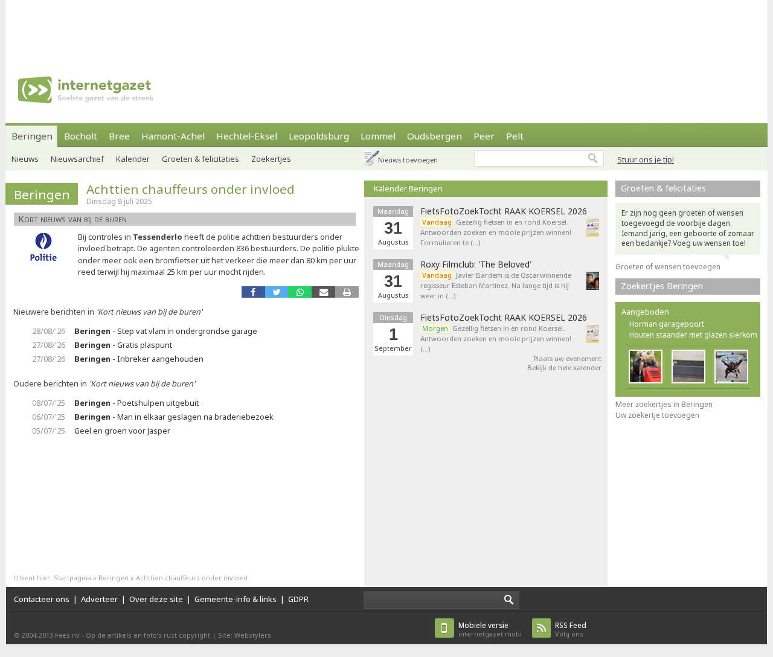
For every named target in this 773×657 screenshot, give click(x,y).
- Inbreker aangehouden (139, 358)
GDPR (298, 599)
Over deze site (156, 599)
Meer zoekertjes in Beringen (664, 404)
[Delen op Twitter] (277, 292)
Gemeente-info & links (235, 599)
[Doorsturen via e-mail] (323, 292)
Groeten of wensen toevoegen (667, 266)
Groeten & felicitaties (200, 158)
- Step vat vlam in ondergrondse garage (165, 330)
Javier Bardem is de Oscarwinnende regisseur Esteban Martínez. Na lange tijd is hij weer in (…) (495, 285)
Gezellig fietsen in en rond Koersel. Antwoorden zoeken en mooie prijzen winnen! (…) (495, 338)
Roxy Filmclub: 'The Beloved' (475, 264)
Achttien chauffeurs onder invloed (190, 189)
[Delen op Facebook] (253, 292)
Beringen (32, 136)
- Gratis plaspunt (123, 344)
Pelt (515, 136)
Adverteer (99, 599)
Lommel (378, 136)
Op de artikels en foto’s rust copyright (148, 634)
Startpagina (72, 577)
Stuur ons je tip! (645, 159)
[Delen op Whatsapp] (300, 292)
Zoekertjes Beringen (662, 286)
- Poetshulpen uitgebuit (136, 402)
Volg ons (570, 629)
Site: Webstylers (244, 634)
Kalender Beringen (408, 188)
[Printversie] (347, 292)
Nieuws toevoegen (408, 159)
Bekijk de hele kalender (564, 367)
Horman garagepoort (666, 324)
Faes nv (67, 634)
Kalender (133, 158)
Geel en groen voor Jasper (122, 430)
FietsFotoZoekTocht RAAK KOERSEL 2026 (503, 211)
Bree (119, 136)
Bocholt (80, 136)
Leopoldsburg (319, 136)
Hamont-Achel (173, 136)
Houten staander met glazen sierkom (693, 335)
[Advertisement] (386, 27)
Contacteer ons (41, 599)
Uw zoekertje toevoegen (657, 415)
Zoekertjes (271, 158)
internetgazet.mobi (490, 629)
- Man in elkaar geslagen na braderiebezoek (174, 416)
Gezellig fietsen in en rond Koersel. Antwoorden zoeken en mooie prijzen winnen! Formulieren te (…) (495, 232)
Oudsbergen (434, 136)
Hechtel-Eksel (246, 136)
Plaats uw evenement (567, 358)
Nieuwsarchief (77, 158)
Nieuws (25, 158)
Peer (484, 136)
